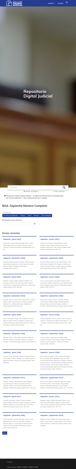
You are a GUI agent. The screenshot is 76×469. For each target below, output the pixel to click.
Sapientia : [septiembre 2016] (51, 415)
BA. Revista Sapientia (13, 198)
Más (5, 433)
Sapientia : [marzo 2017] (49, 396)
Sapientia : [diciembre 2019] (14, 296)
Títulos (29, 215)
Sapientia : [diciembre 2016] (14, 415)
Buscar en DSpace (32, 191)
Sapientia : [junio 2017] (12, 396)
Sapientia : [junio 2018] (12, 352)
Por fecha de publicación (11, 215)
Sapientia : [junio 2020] (12, 277)
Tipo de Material (46, 215)
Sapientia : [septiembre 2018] (51, 333)
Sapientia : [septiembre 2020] (51, 258)
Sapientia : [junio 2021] (12, 239)
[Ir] (64, 187)
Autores (22, 215)
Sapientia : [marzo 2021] (49, 239)
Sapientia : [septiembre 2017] (51, 378)
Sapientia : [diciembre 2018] (14, 333)
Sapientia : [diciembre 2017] (14, 378)
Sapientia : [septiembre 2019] (51, 296)
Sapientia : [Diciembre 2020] (14, 258)
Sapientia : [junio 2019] (12, 315)
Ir (34, 223)
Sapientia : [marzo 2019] (49, 315)
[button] (51, 3)
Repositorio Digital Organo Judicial (18, 196)
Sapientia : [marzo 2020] (49, 277)
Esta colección (60, 191)
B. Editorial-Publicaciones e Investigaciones (48, 196)
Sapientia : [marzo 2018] (49, 352)
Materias (36, 215)
